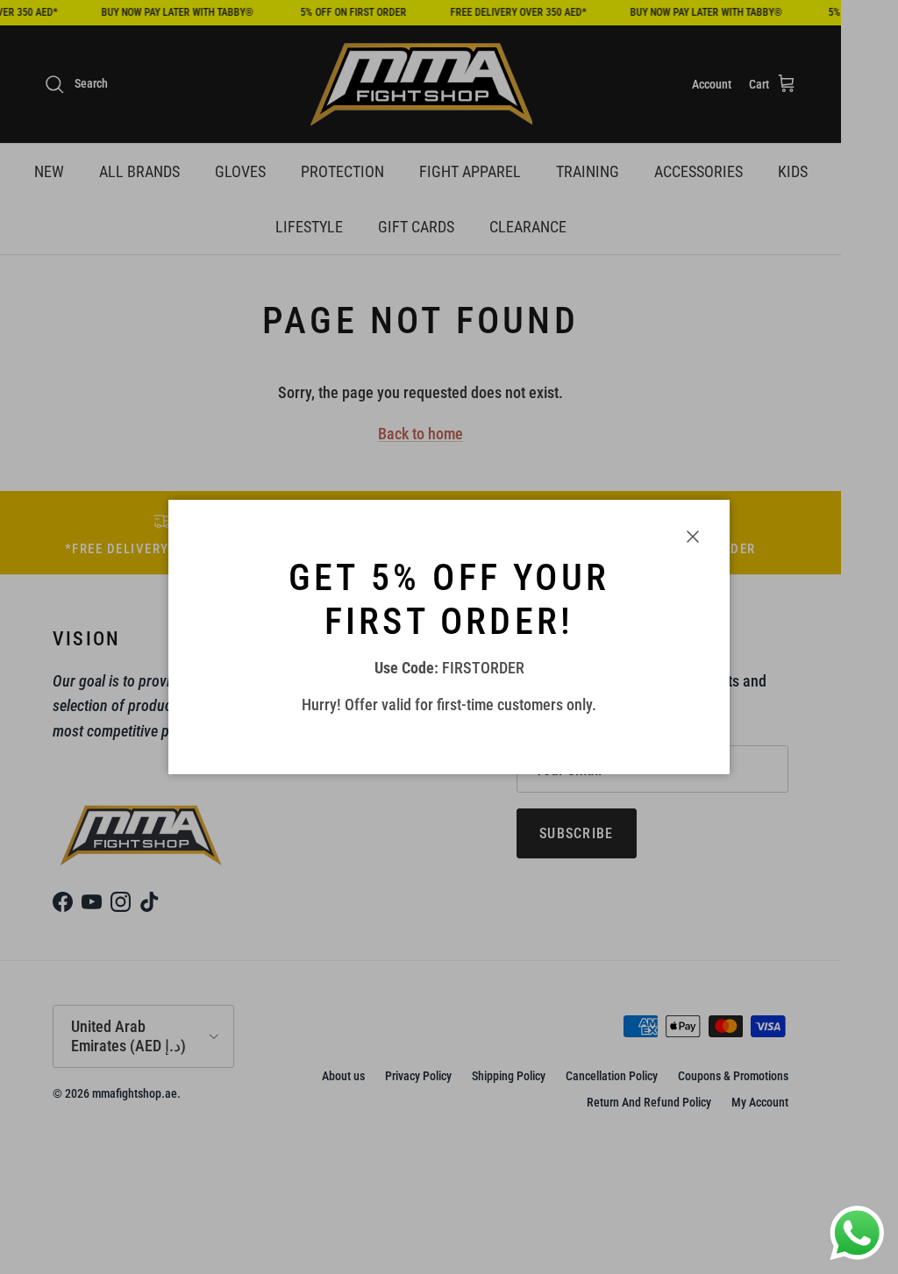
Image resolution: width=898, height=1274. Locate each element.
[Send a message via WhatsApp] (857, 1233)
